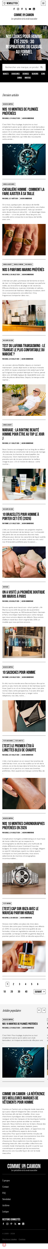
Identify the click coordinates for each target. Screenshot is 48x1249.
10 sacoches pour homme (18, 672)
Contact (5, 1186)
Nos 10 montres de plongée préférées (20, 111)
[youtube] (30, 9)
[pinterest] (22, 9)
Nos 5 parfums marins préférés (23, 269)
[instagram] (18, 9)
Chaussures (15, 74)
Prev (39, 1010)
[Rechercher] (41, 67)
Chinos (19, 78)
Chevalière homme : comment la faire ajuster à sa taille (23, 191)
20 (12, 991)
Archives (5, 1205)
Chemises (25, 74)
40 (26, 991)
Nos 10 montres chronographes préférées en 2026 (23, 825)
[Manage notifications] (4, 1245)
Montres (28, 78)
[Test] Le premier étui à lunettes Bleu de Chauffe (19, 748)
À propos (6, 1180)
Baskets (6, 74)
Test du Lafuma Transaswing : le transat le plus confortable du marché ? (23, 350)
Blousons (35, 74)
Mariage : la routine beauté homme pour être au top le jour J (23, 434)
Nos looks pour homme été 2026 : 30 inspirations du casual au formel (24, 44)
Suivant (38, 991)
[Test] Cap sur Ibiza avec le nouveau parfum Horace (20, 911)
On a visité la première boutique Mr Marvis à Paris (23, 594)
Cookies (22, 1239)
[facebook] (14, 9)
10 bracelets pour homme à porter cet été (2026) (20, 516)
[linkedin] (34, 9)
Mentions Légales (9, 1239)
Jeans (43, 74)
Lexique (5, 1211)
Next (44, 1010)
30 (19, 991)
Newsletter (12, 3)
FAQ (4, 1193)
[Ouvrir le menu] (43, 3)
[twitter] (26, 9)
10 (4, 991)
